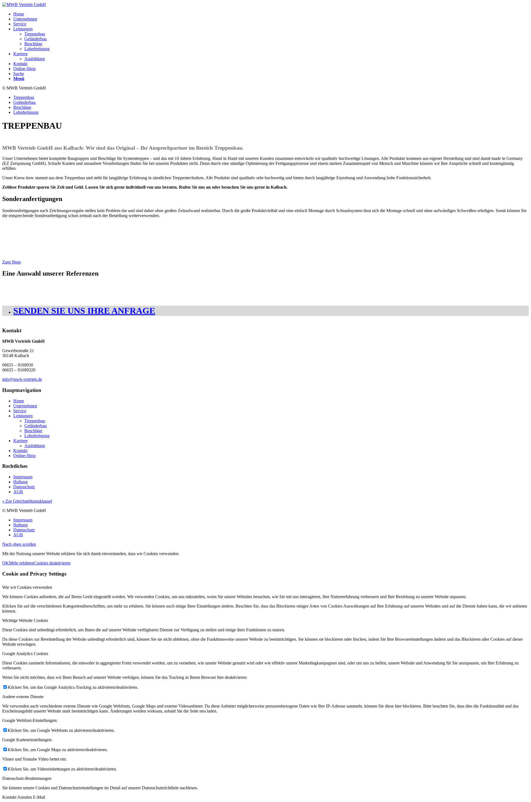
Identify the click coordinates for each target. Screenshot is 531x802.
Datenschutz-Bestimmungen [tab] (26, 778)
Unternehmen (25, 405)
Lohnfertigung (37, 435)
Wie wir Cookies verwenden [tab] (27, 587)
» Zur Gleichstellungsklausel (27, 501)
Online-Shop (24, 455)
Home (18, 401)
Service (19, 410)
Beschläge (33, 430)
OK (5, 563)
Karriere (20, 440)
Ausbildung (34, 445)
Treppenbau (34, 420)
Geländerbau (35, 425)
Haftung (20, 481)
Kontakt (20, 450)
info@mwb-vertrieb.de (22, 379)
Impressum (22, 476)
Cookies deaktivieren (52, 563)
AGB (18, 491)
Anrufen (25, 797)
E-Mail (39, 797)
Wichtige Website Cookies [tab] (25, 620)
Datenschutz (24, 486)
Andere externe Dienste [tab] (22, 696)
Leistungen (23, 415)
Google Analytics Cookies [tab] (25, 653)
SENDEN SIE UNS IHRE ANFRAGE (84, 311)
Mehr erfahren (21, 563)
